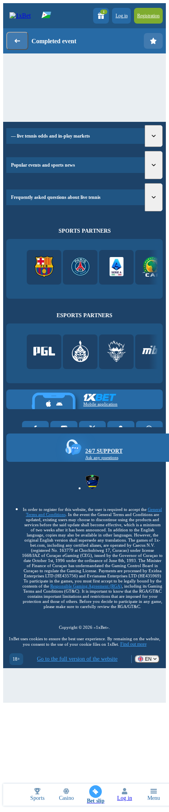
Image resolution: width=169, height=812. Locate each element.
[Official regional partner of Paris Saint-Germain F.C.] (80, 267)
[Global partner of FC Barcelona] (44, 267)
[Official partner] (44, 352)
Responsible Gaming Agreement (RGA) (86, 586)
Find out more (133, 644)
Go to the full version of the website (77, 659)
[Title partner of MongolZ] (80, 352)
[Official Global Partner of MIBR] (152, 352)
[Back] (17, 41)
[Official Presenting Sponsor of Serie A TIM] (116, 267)
